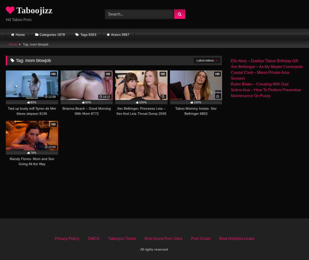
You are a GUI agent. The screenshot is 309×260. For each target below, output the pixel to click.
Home (20, 35)
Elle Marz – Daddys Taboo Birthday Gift (264, 61)
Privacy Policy (67, 239)
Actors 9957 (120, 35)
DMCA (93, 239)
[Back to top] (294, 245)
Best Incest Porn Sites (163, 239)
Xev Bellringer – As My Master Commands (267, 67)
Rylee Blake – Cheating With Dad (259, 84)
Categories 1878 (52, 35)
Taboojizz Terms (122, 239)
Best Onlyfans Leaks (236, 239)
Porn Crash (201, 239)
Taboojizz (33, 10)
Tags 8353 (88, 35)
